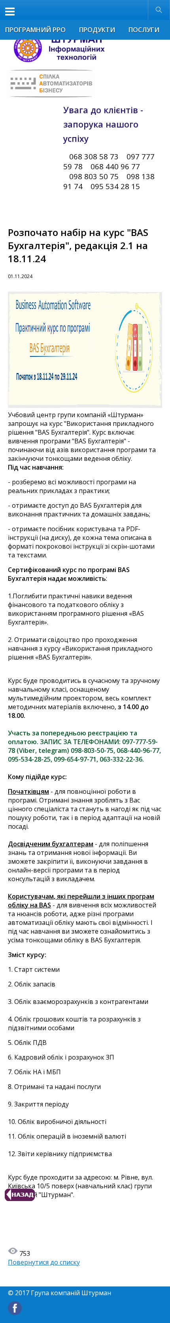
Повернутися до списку (44, 1262)
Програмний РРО (35, 29)
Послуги (143, 29)
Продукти (97, 29)
